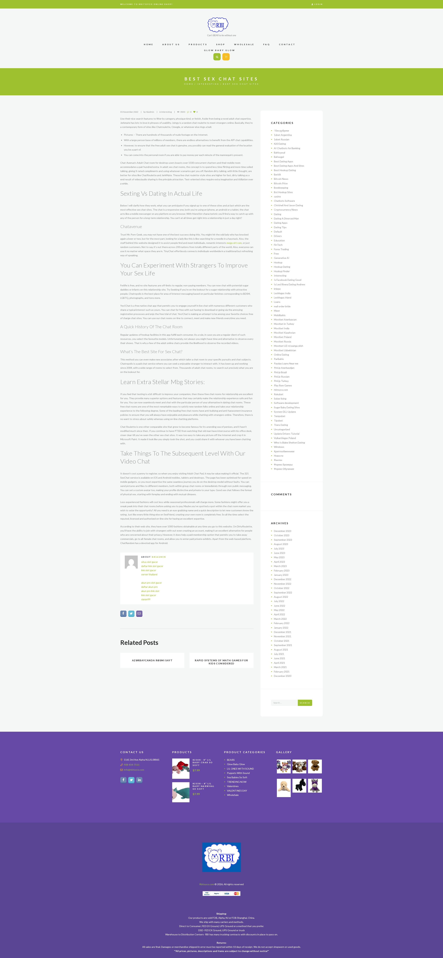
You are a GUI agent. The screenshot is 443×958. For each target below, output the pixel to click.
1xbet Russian (281, 139)
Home (189, 84)
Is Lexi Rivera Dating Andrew (289, 284)
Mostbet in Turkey (284, 323)
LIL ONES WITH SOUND (240, 768)
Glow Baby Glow (236, 764)
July (279, 548)
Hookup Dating (282, 266)
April (279, 561)
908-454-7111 (131, 764)
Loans (277, 301)
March (280, 566)
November (282, 583)
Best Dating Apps (283, 161)
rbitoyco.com (281, 389)
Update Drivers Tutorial (286, 433)
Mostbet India (281, 328)
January (281, 574)
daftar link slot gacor (152, 566)
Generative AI (281, 257)
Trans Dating (281, 424)
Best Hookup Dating (285, 170)
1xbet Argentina (283, 134)
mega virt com (234, 242)
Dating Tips (280, 227)
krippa (277, 288)
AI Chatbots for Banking (287, 148)
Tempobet (279, 416)
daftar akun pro (149, 586)
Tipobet (278, 420)
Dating (277, 214)
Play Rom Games (283, 385)
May (279, 557)
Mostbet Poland (282, 336)
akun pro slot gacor (151, 582)
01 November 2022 (129, 112)
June (279, 552)
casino (277, 196)
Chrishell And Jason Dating (288, 205)
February (282, 570)
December (282, 530)
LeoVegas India (282, 293)
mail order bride (282, 306)
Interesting (208, 84)
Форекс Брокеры (283, 464)
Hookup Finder (282, 271)
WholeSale (233, 794)
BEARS (231, 759)
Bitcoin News (281, 178)
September (283, 539)
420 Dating (280, 143)
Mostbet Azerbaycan (285, 319)
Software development (286, 402)
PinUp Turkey (281, 380)
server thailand (149, 574)
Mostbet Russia (282, 341)
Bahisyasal (279, 152)
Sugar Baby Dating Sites (287, 407)
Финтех (278, 459)
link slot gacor (148, 570)
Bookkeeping (281, 187)
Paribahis (279, 358)
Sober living (280, 398)
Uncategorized (282, 429)
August (281, 544)
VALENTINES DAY (237, 790)
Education (279, 240)
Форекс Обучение (284, 468)
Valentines (233, 786)
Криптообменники (284, 451)
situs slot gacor (149, 561)
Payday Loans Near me (286, 363)
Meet (277, 310)
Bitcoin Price (281, 183)
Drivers (278, 235)
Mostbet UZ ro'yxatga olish (288, 345)
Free (276, 253)
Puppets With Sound (238, 772)
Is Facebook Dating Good (287, 279)
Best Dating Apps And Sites (289, 165)
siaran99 (145, 599)
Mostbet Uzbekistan (285, 350)
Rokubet (278, 394)
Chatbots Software (284, 200)
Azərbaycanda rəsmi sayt (152, 660)
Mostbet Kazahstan (284, 332)
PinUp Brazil (280, 372)
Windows (279, 446)
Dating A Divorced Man (286, 218)
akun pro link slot (150, 590)
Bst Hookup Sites (283, 192)
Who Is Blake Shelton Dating (289, 442)
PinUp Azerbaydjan (284, 367)
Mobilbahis (280, 315)
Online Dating (281, 354)
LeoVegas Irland (282, 297)
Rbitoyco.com (206, 884)
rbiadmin (150, 112)
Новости (278, 455)
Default (278, 231)
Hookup (278, 262)
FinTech (278, 244)
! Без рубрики (281, 130)
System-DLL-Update (285, 411)
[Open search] (217, 57)
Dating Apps (280, 222)
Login (318, 4)
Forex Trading (281, 249)
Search (305, 703)
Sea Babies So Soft (237, 777)
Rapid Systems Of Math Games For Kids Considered (221, 662)
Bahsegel (279, 156)
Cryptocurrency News (286, 209)
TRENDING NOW (236, 781)
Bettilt (277, 174)
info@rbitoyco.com (134, 769)
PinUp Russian (282, 376)
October (281, 535)
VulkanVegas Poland (285, 438)
